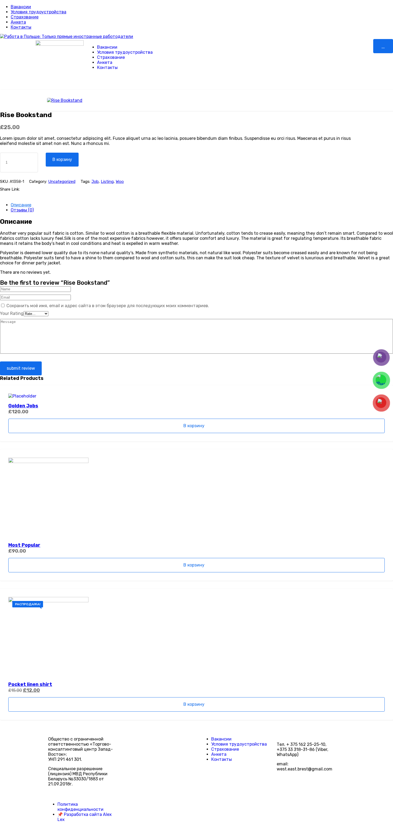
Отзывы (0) (22, 210)
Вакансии (21, 6)
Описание (21, 204)
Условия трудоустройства (38, 11)
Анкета (18, 22)
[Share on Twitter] (34, 189)
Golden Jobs (23, 406)
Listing (107, 181)
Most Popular (24, 545)
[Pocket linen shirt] (196, 637)
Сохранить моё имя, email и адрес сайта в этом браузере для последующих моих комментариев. (107, 305)
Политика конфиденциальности (80, 807)
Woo (120, 181)
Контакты (21, 27)
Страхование (24, 17)
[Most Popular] (196, 498)
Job (95, 181)
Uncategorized (61, 181)
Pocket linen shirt (30, 684)
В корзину (62, 159)
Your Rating (12, 313)
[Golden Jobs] (196, 396)
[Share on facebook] (26, 189)
